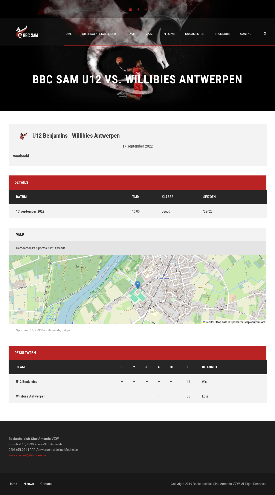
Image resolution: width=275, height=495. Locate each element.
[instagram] (146, 10)
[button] (137, 285)
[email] (130, 10)
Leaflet (209, 322)
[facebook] (138, 10)
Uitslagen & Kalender (99, 33)
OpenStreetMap (240, 322)
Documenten (195, 33)
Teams (131, 33)
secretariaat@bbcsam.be (28, 455)
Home (68, 33)
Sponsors (222, 33)
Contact (246, 33)
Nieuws (169, 33)
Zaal (150, 33)
